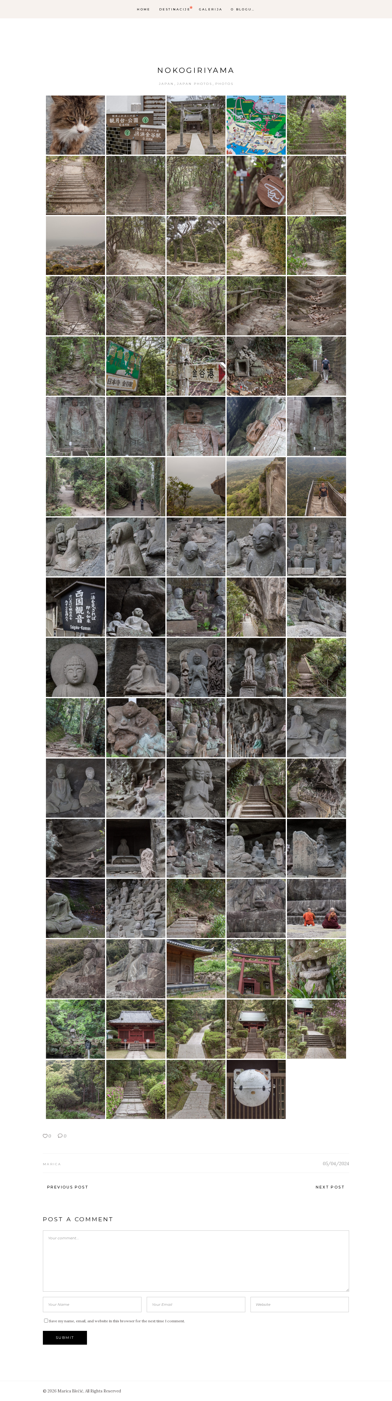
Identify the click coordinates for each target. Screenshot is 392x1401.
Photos (224, 84)
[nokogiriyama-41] (75, 607)
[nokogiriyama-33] (196, 486)
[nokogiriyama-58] (196, 788)
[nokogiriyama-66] (75, 908)
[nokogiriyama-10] (316, 185)
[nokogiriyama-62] (135, 848)
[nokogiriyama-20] (316, 305)
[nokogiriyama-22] (135, 366)
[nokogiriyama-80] (316, 1029)
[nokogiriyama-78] (196, 1029)
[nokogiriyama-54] (256, 727)
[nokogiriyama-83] (196, 1089)
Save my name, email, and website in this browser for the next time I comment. (117, 1321)
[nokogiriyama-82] (135, 1089)
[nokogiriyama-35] (316, 486)
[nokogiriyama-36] (75, 547)
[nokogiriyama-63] (196, 848)
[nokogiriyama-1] (75, 125)
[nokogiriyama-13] (196, 245)
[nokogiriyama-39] (256, 547)
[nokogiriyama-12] (135, 245)
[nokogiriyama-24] (256, 366)
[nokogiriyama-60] (316, 788)
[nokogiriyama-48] (196, 667)
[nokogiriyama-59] (256, 788)
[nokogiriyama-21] (75, 366)
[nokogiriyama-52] (135, 727)
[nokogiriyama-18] (196, 305)
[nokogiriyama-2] (135, 125)
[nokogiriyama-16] (75, 305)
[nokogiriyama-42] (135, 607)
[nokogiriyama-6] (75, 185)
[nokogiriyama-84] (256, 1089)
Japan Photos (194, 84)
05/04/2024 (336, 1163)
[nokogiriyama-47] (135, 667)
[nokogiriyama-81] (75, 1089)
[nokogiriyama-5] (316, 125)
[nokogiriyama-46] (75, 667)
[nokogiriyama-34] (256, 486)
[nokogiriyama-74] (256, 968)
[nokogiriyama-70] (316, 908)
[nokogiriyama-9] (256, 185)
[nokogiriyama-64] (256, 848)
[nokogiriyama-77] (135, 1029)
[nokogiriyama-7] (135, 185)
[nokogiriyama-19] (256, 305)
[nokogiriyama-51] (75, 727)
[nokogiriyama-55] (316, 727)
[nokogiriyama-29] (256, 426)
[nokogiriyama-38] (196, 547)
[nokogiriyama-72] (135, 968)
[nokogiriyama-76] (75, 1029)
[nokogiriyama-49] (256, 667)
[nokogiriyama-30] (316, 426)
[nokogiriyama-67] (135, 908)
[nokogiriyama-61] (75, 848)
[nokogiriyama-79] (256, 1029)
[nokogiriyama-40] (316, 547)
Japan (166, 84)
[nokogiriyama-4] (256, 125)
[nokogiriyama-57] (135, 788)
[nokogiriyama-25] (316, 366)
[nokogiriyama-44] (256, 607)
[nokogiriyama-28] (196, 426)
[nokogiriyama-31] (75, 486)
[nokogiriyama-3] (196, 125)
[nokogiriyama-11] (75, 245)
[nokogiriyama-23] (196, 366)
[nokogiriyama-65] (316, 848)
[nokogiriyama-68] (196, 908)
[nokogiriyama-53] (196, 727)
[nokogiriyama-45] (316, 607)
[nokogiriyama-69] (256, 908)
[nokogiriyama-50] (316, 667)
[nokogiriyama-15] (316, 245)
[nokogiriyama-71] (75, 968)
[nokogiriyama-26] (75, 426)
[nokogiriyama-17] (135, 305)
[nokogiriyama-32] (135, 486)
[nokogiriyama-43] (196, 607)
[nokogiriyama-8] (196, 185)
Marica (52, 1164)
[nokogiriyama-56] (75, 788)
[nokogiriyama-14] (256, 245)
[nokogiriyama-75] (316, 968)
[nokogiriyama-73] (196, 968)
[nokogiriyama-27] (135, 426)
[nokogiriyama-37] (135, 547)
